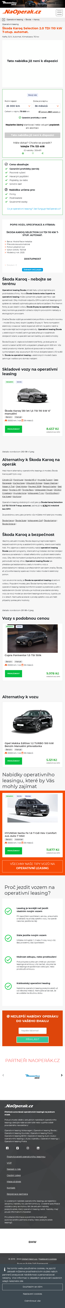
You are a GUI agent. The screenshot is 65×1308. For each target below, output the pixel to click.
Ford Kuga (18, 480)
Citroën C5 (7, 480)
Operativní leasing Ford (41, 1133)
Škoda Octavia (8, 524)
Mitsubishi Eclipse (34, 483)
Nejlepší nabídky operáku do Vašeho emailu (34, 1019)
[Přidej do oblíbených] (33, 153)
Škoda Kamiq (50, 520)
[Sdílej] (42, 153)
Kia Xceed (6, 496)
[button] (62, 1076)
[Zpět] (4, 19)
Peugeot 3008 (34, 486)
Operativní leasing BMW (15, 1136)
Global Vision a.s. (29, 1259)
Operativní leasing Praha (16, 1141)
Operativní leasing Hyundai (17, 1133)
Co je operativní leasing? (20, 209)
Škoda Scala (20, 520)
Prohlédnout (19, 429)
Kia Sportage (19, 483)
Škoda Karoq (8, 520)
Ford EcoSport (52, 493)
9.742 (45, 506)
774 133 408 (37, 146)
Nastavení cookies (48, 1259)
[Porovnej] (23, 153)
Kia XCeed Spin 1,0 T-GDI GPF (29, 733)
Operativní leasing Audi (38, 1136)
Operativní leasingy (49, 1139)
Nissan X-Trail (8, 486)
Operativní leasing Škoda (45, 1130)
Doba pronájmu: (40, 101)
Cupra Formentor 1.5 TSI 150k (23, 655)
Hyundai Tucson (45, 480)
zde (21, 1281)
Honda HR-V (30, 480)
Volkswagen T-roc (36, 493)
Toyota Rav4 (28, 490)
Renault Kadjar (49, 486)
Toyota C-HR (15, 490)
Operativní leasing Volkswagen (18, 1130)
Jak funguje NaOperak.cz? (47, 209)
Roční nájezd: (11, 101)
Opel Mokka (21, 486)
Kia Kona (17, 496)
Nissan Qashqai (51, 483)
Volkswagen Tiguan (44, 490)
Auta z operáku (32, 1139)
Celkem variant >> (50, 112)
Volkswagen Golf (35, 520)
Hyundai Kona (19, 493)
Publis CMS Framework (37, 1264)
